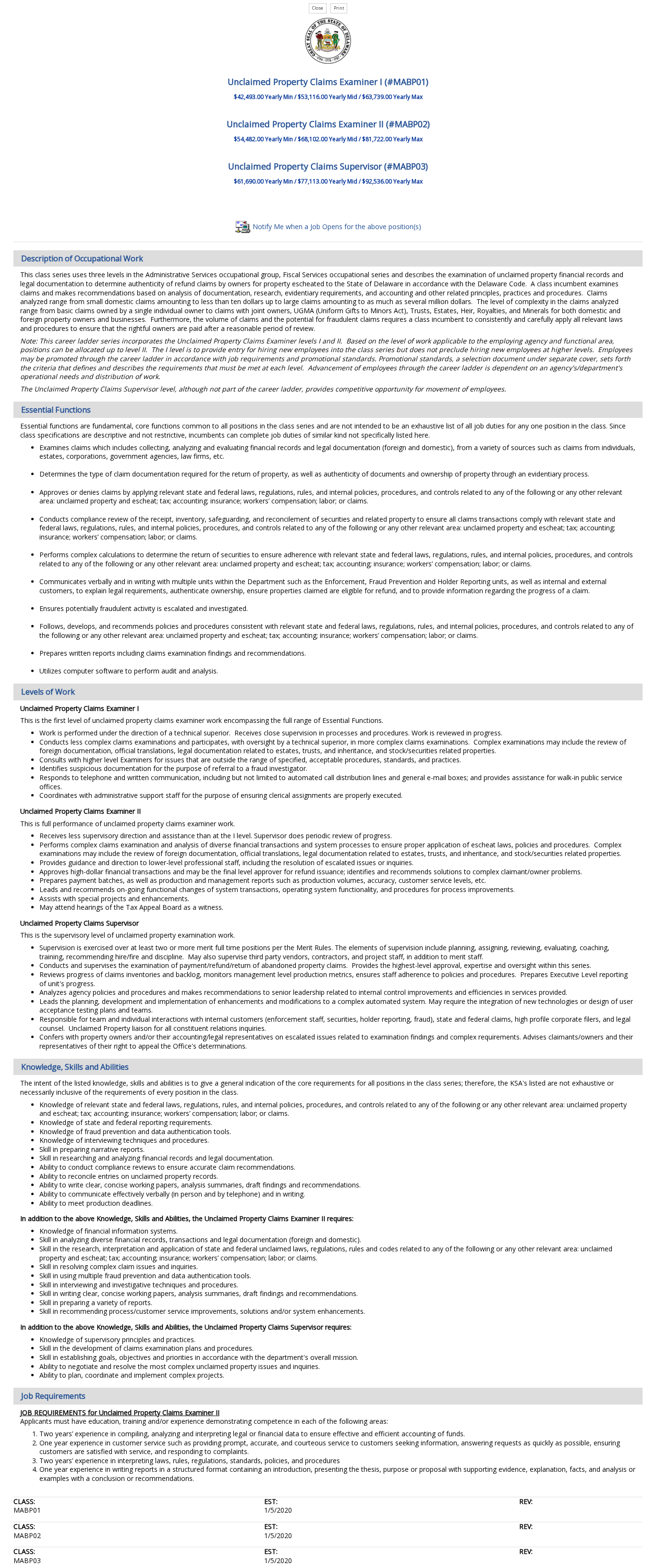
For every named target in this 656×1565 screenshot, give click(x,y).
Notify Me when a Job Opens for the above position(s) (336, 226)
